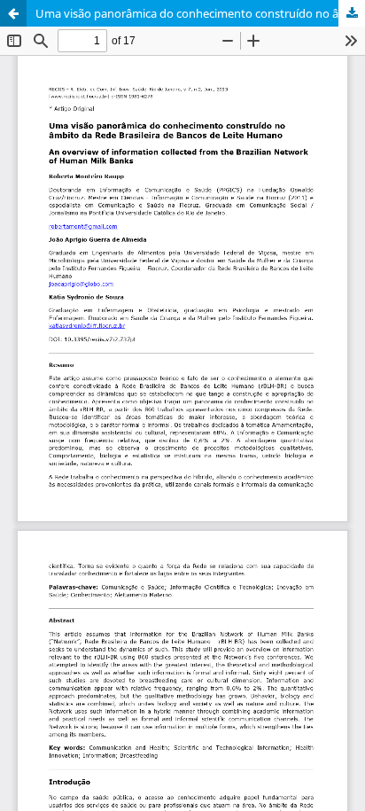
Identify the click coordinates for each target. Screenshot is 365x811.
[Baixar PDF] (351, 13)
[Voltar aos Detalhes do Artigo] (13, 13)
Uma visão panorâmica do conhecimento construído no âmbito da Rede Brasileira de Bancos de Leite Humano (200, 13)
